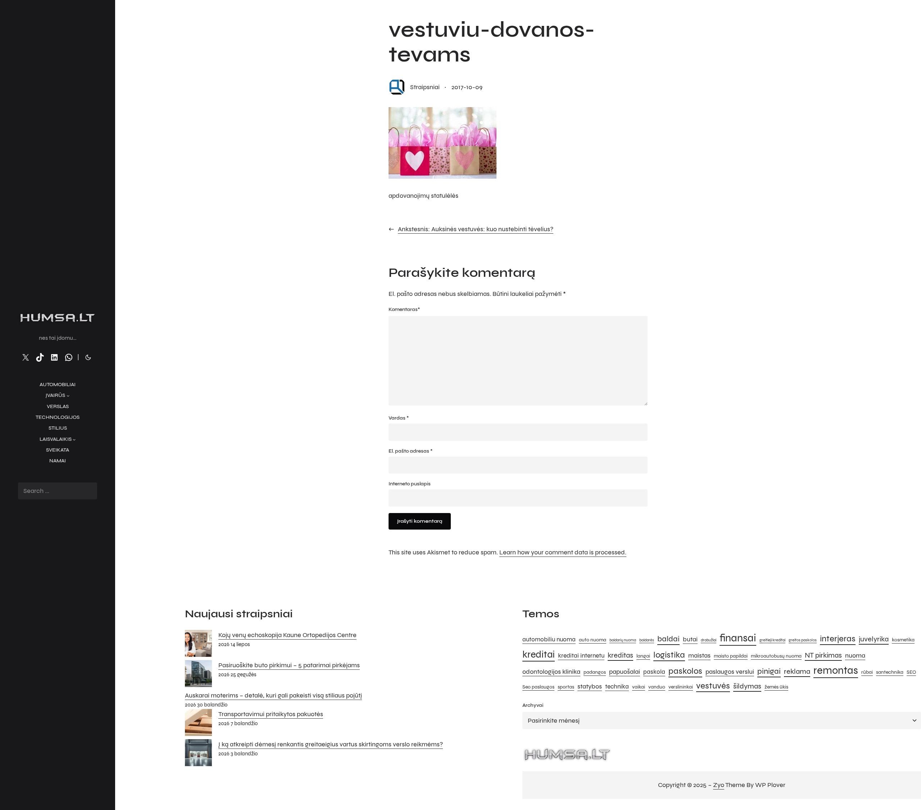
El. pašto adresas (410, 451)
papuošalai (624, 672)
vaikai (638, 687)
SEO (911, 672)
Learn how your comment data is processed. (562, 552)
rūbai (867, 672)
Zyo (718, 785)
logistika (669, 655)
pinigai (769, 671)
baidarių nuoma (622, 640)
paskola (654, 672)
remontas (835, 670)
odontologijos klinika (551, 672)
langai (643, 656)
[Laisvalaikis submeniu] (74, 439)
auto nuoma (592, 640)
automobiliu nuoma (549, 639)
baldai (668, 639)
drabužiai (708, 640)
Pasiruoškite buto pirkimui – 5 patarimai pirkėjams (289, 665)
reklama (797, 671)
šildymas (747, 686)
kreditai (538, 654)
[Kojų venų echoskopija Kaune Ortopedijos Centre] (198, 645)
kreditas (620, 655)
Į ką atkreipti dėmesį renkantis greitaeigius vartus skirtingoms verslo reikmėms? (330, 744)
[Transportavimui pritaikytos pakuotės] (198, 724)
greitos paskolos (803, 640)
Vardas (399, 418)
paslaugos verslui (730, 672)
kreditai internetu (581, 655)
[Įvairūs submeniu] (68, 395)
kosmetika (903, 640)
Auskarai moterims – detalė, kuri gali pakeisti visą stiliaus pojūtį (273, 695)
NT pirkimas (823, 655)
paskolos (685, 671)
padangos (595, 672)
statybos (589, 686)
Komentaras (404, 309)
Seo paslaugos (538, 687)
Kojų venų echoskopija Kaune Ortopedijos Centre (287, 635)
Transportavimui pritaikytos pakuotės (270, 714)
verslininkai (680, 687)
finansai (738, 638)
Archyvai (532, 705)
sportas (566, 687)
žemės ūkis (776, 687)
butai (690, 639)
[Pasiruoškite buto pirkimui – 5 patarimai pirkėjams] (198, 675)
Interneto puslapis (410, 484)
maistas (699, 655)
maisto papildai (731, 656)
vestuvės (713, 686)
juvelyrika (874, 639)
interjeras (838, 638)
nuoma (855, 655)
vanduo (656, 687)
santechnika (889, 672)
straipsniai (425, 87)
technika (617, 686)
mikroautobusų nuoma (776, 656)
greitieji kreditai (772, 640)
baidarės (646, 640)
